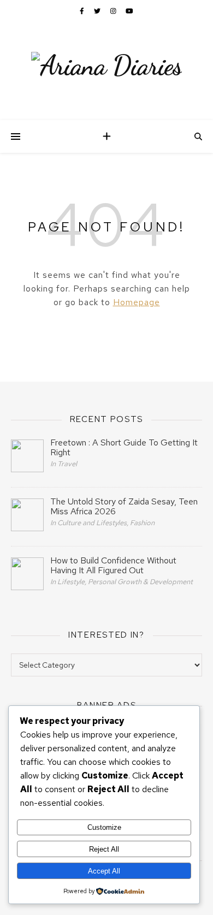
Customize (104, 827)
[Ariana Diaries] (106, 65)
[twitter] (98, 11)
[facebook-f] (83, 11)
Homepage (136, 302)
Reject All (104, 849)
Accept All (104, 871)
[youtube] (129, 11)
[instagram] (114, 11)
